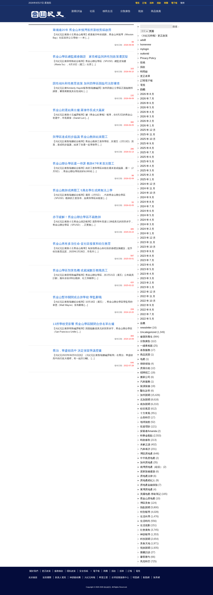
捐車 (152, 3)
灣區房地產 (146, 453)
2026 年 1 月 (147, 125)
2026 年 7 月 (147, 98)
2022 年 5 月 (147, 318)
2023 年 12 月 (147, 237)
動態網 (146, 577)
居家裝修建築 (147, 471)
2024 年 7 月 (147, 206)
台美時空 (145, 417)
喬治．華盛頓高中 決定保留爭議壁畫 (77, 350)
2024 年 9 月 (147, 197)
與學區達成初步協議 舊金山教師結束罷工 (80, 136)
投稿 (142, 62)
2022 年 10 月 (147, 300)
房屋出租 (145, 368)
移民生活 (108, 11)
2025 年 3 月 (147, 170)
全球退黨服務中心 (120, 577)
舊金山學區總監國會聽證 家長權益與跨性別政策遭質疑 (90, 56)
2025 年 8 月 (147, 148)
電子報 (174, 3)
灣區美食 (145, 503)
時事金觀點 (146, 435)
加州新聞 (145, 395)
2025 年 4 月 (147, 166)
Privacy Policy (148, 58)
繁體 (182, 3)
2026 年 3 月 (147, 116)
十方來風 (145, 413)
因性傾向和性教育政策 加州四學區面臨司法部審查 (86, 83)
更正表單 (145, 76)
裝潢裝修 (145, 386)
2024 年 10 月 (147, 192)
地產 (142, 359)
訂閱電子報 (146, 80)
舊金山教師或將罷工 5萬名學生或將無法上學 (82, 190)
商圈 (166, 3)
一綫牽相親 (146, 345)
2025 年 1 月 (147, 179)
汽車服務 (145, 381)
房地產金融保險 (149, 485)
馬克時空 (145, 561)
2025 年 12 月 (147, 130)
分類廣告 (125, 11)
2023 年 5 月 (147, 269)
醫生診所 (145, 390)
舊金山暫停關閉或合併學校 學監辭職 (77, 297)
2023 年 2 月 (147, 282)
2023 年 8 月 (147, 256)
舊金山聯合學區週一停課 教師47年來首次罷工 (83, 163)
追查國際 (47, 577)
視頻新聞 (145, 547)
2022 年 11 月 (147, 296)
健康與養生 (146, 336)
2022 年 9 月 (147, 305)
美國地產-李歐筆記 (150, 494)
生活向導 (145, 516)
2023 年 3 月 (147, 278)
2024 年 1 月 (147, 233)
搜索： (176, 26)
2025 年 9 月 (147, 143)
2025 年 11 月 (147, 134)
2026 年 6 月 (147, 103)
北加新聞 (145, 399)
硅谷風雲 (145, 408)
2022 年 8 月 (147, 309)
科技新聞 (145, 539)
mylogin (144, 49)
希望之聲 (103, 577)
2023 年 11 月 (147, 242)
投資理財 (145, 426)
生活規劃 (145, 525)
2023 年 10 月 (147, 246)
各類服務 (145, 350)
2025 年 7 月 (147, 152)
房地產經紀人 (147, 480)
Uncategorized (148, 332)
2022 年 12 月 (147, 291)
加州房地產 (146, 462)
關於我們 (33, 571)
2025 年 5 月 (147, 161)
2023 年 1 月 (147, 287)
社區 (92, 11)
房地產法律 (146, 476)
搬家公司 (145, 377)
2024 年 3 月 (147, 224)
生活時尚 (145, 521)
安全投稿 (83, 571)
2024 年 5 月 (147, 215)
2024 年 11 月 (147, 188)
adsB (143, 40)
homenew (145, 44)
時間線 (144, 71)
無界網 (156, 577)
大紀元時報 (89, 577)
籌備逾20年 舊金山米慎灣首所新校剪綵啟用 (82, 30)
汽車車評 (145, 449)
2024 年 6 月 (147, 211)
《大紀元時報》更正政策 (154, 35)
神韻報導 (145, 534)
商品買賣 (145, 354)
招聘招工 (145, 372)
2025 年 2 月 (147, 175)
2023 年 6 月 (147, 264)
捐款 (159, 3)
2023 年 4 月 (147, 273)
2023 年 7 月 (147, 260)
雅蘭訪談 (145, 552)
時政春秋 (145, 440)
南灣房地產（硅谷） (151, 467)
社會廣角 (145, 530)
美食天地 (145, 543)
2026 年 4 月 (147, 112)
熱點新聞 (145, 507)
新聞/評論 (76, 11)
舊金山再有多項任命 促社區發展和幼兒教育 (82, 243)
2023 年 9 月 (147, 251)
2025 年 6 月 (147, 157)
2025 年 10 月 (147, 139)
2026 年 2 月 (147, 121)
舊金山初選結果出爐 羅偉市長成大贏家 (79, 110)
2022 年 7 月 (147, 314)
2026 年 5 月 (147, 107)
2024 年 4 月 (147, 219)
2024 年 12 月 (147, 184)
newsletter (146, 327)
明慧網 (136, 577)
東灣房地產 (146, 489)
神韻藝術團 (75, 577)
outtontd (144, 53)
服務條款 (58, 571)
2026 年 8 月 (147, 94)
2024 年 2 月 (147, 229)
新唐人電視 (60, 577)
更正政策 (46, 571)
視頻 (140, 11)
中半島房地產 (147, 458)
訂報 (145, 3)
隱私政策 (71, 571)
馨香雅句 (145, 557)
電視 (137, 3)
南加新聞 (145, 404)
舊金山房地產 (147, 498)
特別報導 (145, 512)
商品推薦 (156, 11)
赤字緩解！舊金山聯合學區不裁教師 (77, 217)
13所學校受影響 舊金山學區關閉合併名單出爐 (83, 324)
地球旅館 (145, 422)
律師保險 (145, 363)
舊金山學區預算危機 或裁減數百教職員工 (80, 270)
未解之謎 (145, 444)
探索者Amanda (148, 431)
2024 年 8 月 (147, 202)
